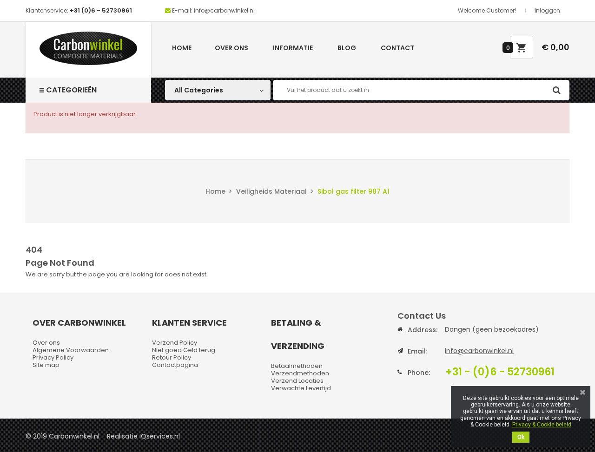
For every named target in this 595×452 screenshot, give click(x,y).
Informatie (293, 47)
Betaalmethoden (297, 365)
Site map (46, 364)
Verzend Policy (174, 342)
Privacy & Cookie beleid (541, 424)
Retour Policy (171, 357)
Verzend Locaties (297, 380)
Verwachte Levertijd (301, 388)
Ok (520, 437)
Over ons (231, 47)
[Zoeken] (556, 90)
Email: (417, 351)
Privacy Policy (53, 357)
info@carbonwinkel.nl (479, 350)
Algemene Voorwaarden (71, 350)
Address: (422, 329)
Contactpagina (175, 364)
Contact (397, 47)
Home (182, 47)
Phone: (419, 372)
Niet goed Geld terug (183, 350)
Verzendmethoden (300, 373)
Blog (346, 47)
